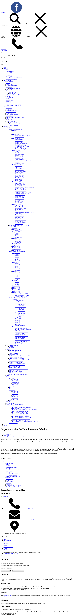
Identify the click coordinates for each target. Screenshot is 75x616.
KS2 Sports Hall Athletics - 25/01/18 (20, 416)
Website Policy (7, 548)
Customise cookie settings (18, 570)
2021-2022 (17, 312)
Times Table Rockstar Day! (21, 332)
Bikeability (17, 330)
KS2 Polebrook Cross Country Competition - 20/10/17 (25, 421)
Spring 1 (17, 257)
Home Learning (19, 139)
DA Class (11, 386)
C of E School (9, 76)
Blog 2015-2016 (16, 250)
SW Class (11, 378)
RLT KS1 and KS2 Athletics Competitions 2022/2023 (24, 409)
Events (13, 326)
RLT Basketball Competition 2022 (20, 411)
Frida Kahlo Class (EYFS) (15, 129)
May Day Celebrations (20, 191)
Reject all (3, 570)
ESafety (8, 375)
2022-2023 (14, 226)
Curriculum (9, 87)
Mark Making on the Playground (22, 146)
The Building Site (19, 158)
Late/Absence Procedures (12, 114)
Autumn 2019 (15, 382)
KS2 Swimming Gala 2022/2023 (20, 408)
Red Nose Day (18, 200)
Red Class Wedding (19, 176)
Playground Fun (19, 196)
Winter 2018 (15, 399)
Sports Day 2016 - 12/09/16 (15, 367)
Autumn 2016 (15, 379)
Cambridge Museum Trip (21, 296)
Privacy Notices (13, 93)
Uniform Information (11, 112)
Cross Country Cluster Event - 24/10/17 (21, 420)
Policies (8, 91)
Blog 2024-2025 (16, 253)
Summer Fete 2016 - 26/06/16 (16, 371)
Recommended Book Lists (15, 123)
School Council (10, 403)
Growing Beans (19, 151)
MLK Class (12, 390)
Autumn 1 (17, 233)
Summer (17, 284)
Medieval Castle (19, 172)
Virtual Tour (9, 75)
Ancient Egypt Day (19, 338)
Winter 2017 (15, 384)
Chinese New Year (19, 168)
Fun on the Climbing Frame (21, 148)
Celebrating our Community (15, 77)
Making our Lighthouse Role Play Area (24, 212)
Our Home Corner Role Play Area (23, 193)
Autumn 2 (17, 234)
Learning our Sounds (20, 188)
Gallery (8, 349)
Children (6, 126)
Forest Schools (9, 376)
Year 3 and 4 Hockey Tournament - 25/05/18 (22, 415)
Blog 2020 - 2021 (16, 134)
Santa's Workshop (19, 159)
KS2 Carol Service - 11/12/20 (16, 373)
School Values (9, 97)
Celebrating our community (12, 345)
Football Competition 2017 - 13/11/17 (21, 419)
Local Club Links (13, 423)
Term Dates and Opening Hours (13, 105)
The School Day (13, 122)
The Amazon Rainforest (20, 222)
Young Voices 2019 (13, 353)
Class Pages (9, 127)
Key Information (7, 80)
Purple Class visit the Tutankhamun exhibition (14, 436)
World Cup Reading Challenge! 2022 (24, 329)
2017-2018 (17, 321)
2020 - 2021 (18, 317)
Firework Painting (19, 170)
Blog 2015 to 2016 (16, 204)
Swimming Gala (19, 342)
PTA (7, 118)
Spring (16, 283)
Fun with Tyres (18, 147)
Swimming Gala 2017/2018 (21, 336)
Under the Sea (18, 179)
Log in (5, 425)
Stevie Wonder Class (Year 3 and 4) (17, 251)
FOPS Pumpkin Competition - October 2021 (19, 355)
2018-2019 (17, 320)
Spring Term (18, 131)
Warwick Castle (19, 201)
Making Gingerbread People (21, 143)
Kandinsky (17, 210)
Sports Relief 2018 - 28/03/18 (16, 361)
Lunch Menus (9, 113)
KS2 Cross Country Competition (22, 340)
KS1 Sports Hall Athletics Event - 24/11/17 (22, 417)
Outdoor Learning (19, 137)
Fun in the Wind (19, 209)
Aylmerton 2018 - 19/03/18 (15, 362)
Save (13, 614)
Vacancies (8, 73)
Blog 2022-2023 (16, 130)
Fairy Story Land (19, 155)
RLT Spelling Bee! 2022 (21, 328)
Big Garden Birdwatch (20, 337)
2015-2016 (17, 324)
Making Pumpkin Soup (20, 145)
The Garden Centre (19, 154)
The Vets (17, 162)
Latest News (9, 108)
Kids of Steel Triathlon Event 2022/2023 (21, 407)
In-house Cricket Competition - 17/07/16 (18, 369)
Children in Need (19, 167)
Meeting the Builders (20, 216)
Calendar (8, 101)
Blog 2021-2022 (16, 238)
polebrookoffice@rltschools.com (33, 519)
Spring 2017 (15, 395)
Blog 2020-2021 (16, 243)
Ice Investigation (19, 185)
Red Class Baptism (19, 156)
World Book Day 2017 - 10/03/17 (17, 365)
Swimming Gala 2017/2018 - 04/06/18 (21, 413)
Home (5, 67)
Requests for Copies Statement (13, 104)
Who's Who (9, 72)
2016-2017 (17, 322)
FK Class (11, 400)
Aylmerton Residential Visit (21, 293)
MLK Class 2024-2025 (20, 300)
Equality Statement (13, 92)
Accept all (9, 570)
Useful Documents (13, 125)
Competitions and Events (15, 405)
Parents (5, 106)
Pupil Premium (9, 84)
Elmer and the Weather (20, 208)
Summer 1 (17, 259)
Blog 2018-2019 (16, 150)
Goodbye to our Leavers (21, 341)
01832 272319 (29, 508)
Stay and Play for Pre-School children (15, 117)
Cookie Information (8, 547)
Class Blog (14, 299)
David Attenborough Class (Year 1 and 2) (19, 225)
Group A (11, 387)
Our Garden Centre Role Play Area (23, 192)
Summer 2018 (15, 383)
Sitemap (5, 545)
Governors (8, 96)
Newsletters (9, 102)
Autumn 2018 (15, 392)
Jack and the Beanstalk (20, 171)
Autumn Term (18, 230)
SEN (7, 98)
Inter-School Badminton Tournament (23, 344)
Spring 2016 (15, 394)
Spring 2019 (15, 380)
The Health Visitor (19, 163)
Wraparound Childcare (11, 110)
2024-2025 (11, 347)
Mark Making (18, 214)
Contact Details (10, 71)
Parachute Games (19, 174)
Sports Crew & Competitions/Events (14, 404)
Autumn (17, 282)
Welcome (8, 69)
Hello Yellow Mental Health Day (22, 135)
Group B (11, 388)
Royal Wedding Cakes (20, 177)
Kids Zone (8, 402)
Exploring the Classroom (21, 184)
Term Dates (9, 109)
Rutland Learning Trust (11, 79)
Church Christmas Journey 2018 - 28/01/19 (19, 359)
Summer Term (18, 133)
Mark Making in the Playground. (22, 189)
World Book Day (19, 203)
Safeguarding (9, 81)
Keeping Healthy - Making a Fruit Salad (24, 187)
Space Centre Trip (19, 333)
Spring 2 (17, 258)
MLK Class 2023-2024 (20, 303)
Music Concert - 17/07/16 (15, 370)
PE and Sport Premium (11, 85)
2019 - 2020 (18, 318)
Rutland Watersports (20, 334)
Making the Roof (19, 213)
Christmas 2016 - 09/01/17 (15, 366)
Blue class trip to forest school (22, 295)
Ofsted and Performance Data (13, 94)
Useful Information (10, 121)
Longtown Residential (20, 325)
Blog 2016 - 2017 (16, 249)
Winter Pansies (18, 180)
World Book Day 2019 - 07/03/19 (17, 358)
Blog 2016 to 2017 (16, 181)
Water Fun (17, 152)
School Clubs (9, 116)
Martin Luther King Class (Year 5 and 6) (18, 297)
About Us (6, 68)
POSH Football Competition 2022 (20, 412)
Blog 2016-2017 (16, 291)
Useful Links (9, 120)
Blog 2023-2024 (16, 229)
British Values (9, 100)
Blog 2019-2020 (16, 138)
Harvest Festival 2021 (14, 354)
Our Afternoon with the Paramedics (23, 160)
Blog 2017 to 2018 (16, 164)
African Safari (18, 166)
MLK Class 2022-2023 (20, 307)
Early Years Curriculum (14, 88)
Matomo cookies (8, 595)
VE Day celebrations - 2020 (15, 357)
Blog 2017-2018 (16, 247)
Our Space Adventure (20, 195)
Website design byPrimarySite (11, 553)
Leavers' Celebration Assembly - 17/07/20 (19, 374)
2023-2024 (14, 228)
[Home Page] (4, 50)
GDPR (8, 83)
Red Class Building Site (20, 220)
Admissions (9, 89)
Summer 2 (17, 261)
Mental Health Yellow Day (15, 350)
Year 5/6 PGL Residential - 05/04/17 (17, 363)
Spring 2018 (15, 396)
